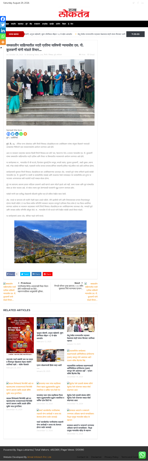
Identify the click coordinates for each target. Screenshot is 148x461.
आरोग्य (58, 24)
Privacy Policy (111, 457)
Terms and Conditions (132, 457)
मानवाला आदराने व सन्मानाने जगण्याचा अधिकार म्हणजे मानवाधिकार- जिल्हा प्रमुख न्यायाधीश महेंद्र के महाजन (80, 428)
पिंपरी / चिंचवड (48, 54)
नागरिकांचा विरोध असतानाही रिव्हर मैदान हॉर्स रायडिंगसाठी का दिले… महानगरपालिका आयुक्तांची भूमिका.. (33, 289)
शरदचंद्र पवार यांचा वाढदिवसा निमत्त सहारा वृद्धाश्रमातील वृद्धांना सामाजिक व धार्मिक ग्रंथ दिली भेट (50, 398)
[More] (25, 134)
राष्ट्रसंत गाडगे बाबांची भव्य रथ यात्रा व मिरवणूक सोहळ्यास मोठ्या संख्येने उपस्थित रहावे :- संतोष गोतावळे (19, 362)
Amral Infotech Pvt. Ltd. (39, 457)
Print (83, 54)
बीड (31, 24)
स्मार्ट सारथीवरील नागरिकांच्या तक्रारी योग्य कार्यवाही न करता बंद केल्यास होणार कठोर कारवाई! (50, 424)
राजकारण (37, 24)
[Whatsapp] (21, 134)
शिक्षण (64, 24)
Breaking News (33, 54)
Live (41, 54)
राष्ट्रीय (13, 24)
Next (77, 283)
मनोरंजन (59, 54)
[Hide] (1, 48)
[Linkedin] (17, 134)
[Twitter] (12, 134)
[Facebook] (8, 134)
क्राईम (52, 24)
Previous (26, 283)
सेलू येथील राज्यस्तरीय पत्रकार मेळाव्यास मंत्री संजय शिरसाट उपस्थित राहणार (92, 34)
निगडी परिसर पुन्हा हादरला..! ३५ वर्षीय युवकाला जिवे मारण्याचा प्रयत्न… (68, 287)
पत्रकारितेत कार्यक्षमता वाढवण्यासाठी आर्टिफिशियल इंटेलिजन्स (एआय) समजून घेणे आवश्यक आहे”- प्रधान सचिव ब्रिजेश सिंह (80, 369)
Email (92, 54)
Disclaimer (96, 457)
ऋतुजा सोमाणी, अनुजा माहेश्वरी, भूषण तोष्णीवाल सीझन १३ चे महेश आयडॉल (32, 34)
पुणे (26, 24)
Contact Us (82, 457)
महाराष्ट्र (20, 24)
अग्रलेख (44, 24)
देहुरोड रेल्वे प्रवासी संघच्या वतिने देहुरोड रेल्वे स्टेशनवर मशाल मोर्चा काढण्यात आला (78, 398)
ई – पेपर (70, 24)
